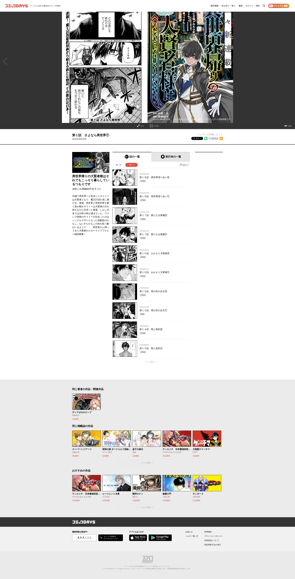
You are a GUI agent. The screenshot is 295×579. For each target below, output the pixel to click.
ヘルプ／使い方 (191, 536)
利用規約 (208, 532)
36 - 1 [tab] (131, 165)
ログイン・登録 (253, 6)
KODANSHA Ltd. (111, 568)
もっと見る (150, 362)
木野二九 (76, 189)
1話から (185, 165)
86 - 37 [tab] (118, 165)
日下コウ (96, 189)
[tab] (131, 157)
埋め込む (215, 138)
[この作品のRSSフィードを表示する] (221, 138)
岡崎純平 (86, 189)
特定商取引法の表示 (212, 545)
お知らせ (189, 532)
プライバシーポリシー (213, 536)
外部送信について (211, 540)
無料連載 (214, 6)
